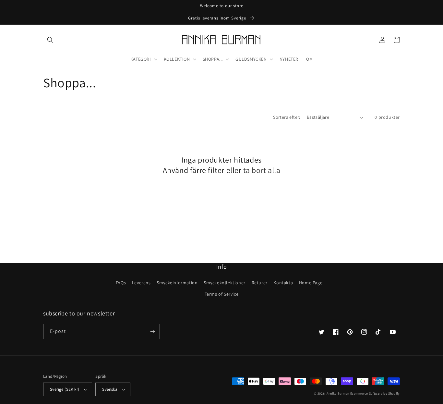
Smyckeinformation (177, 283)
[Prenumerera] (152, 331)
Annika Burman (338, 393)
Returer (260, 283)
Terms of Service (222, 294)
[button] (50, 40)
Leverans (141, 283)
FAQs (121, 283)
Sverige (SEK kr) (64, 389)
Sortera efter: (286, 117)
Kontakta (283, 283)
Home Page (310, 283)
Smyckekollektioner (224, 283)
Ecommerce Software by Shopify (375, 393)
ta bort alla (261, 170)
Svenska (109, 389)
